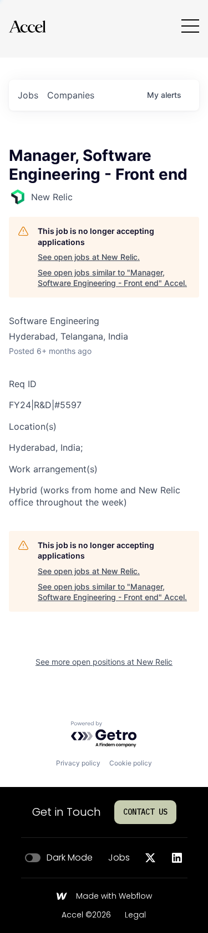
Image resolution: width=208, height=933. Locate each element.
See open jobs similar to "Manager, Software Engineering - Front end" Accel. (112, 278)
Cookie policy (130, 763)
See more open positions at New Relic (104, 661)
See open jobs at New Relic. (89, 257)
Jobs (119, 857)
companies (70, 95)
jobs (28, 95)
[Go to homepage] (27, 26)
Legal (135, 915)
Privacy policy (78, 763)
